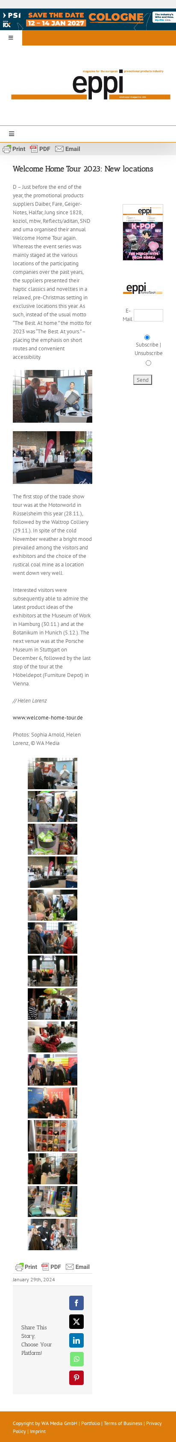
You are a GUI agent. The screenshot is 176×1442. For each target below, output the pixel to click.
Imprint (38, 1431)
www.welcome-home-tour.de (48, 717)
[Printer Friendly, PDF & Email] (41, 148)
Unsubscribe (149, 353)
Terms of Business (123, 1423)
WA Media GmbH (59, 1423)
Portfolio (90, 1423)
